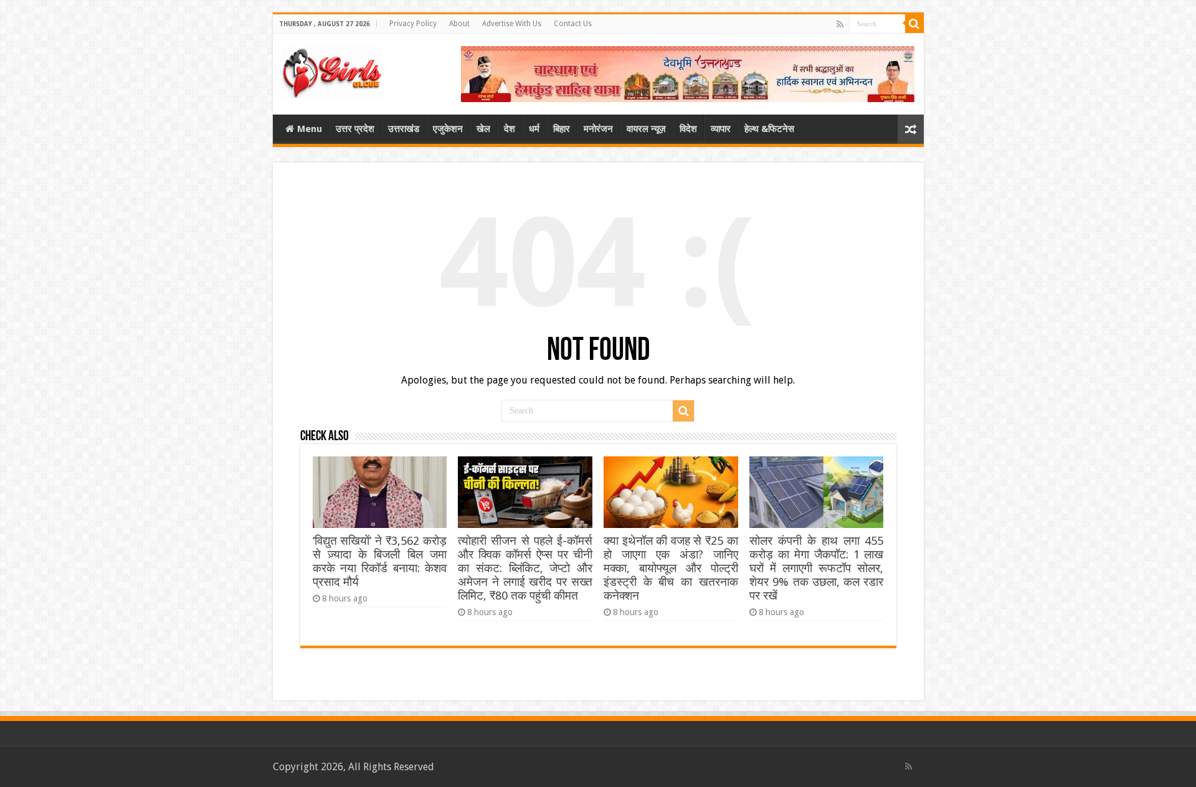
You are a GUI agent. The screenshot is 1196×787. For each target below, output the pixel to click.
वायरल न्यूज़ (646, 128)
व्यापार (721, 128)
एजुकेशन (448, 128)
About (459, 23)
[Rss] (840, 24)
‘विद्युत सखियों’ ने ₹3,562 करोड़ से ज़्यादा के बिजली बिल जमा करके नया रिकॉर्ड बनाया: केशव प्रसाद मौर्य (380, 561)
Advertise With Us (511, 23)
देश (509, 128)
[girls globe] (332, 70)
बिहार (561, 128)
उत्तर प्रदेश (355, 128)
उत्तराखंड (403, 128)
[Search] (914, 23)
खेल (483, 128)
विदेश (688, 128)
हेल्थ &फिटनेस (769, 128)
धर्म (534, 128)
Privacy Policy (413, 23)
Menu (309, 128)
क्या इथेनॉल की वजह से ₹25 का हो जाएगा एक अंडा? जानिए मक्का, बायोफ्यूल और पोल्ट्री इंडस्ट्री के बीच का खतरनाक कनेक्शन (671, 568)
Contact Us (573, 23)
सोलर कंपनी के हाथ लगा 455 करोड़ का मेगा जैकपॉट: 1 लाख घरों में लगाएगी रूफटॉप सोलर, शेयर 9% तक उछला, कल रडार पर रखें (816, 568)
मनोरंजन (598, 128)
